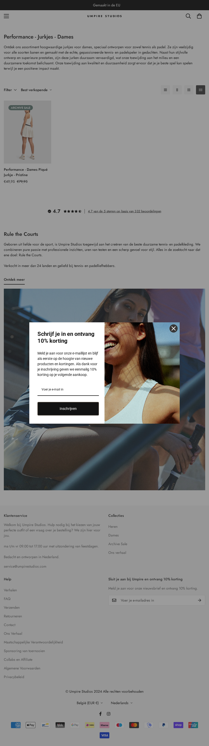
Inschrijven (68, 409)
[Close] (173, 328)
